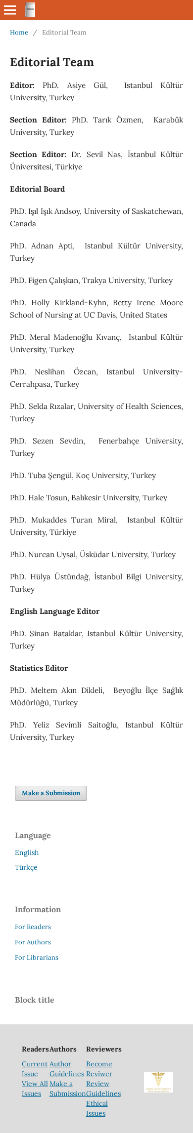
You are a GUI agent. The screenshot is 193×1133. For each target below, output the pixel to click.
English (27, 852)
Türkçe (26, 867)
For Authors (33, 942)
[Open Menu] (10, 10)
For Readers (33, 927)
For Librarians (36, 957)
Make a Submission (51, 793)
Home (19, 32)
